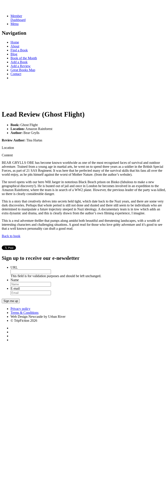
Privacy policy (20, 309)
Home (14, 42)
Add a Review (20, 66)
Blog (13, 54)
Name (14, 280)
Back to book (11, 236)
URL (14, 267)
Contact (15, 74)
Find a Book (19, 50)
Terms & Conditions (24, 312)
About (14, 46)
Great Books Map (22, 70)
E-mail (15, 288)
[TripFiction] (23, 8)
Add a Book (19, 62)
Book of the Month (23, 58)
